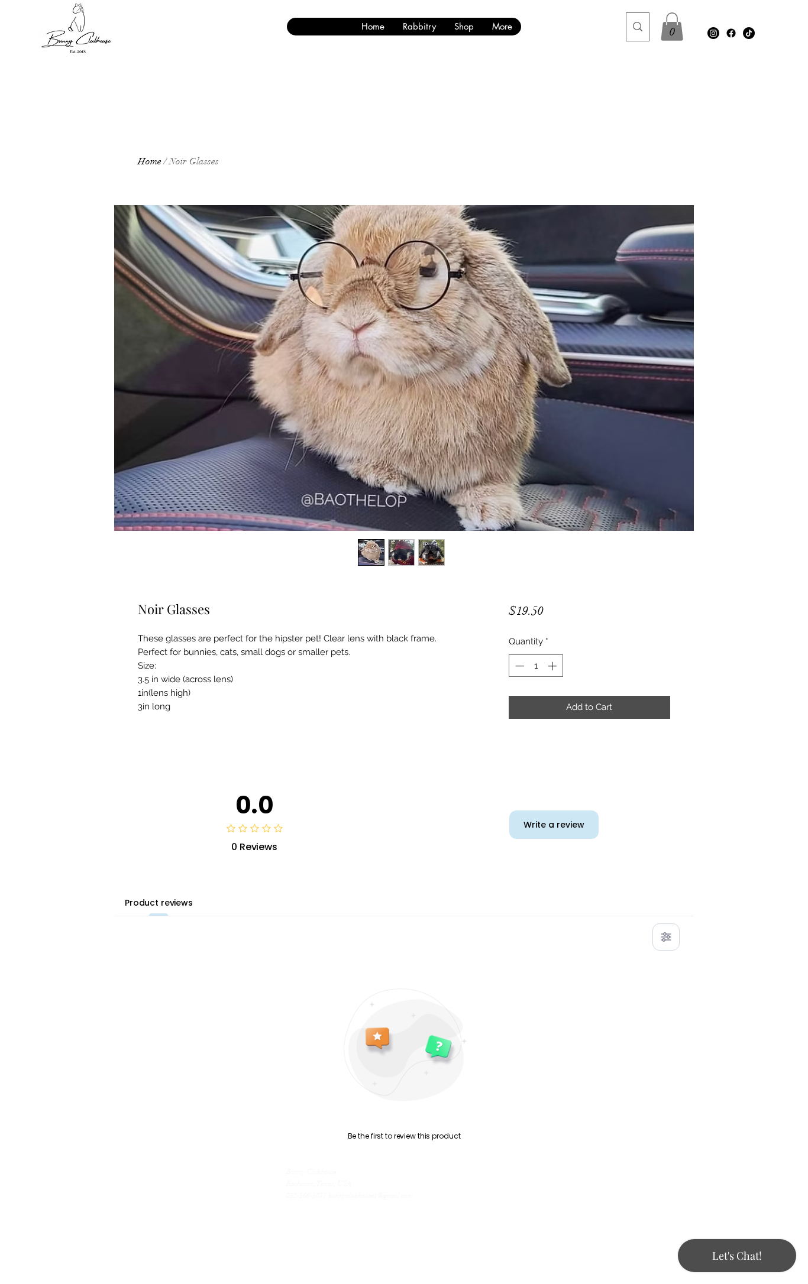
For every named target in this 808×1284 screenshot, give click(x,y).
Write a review (553, 825)
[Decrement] (518, 666)
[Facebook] (731, 33)
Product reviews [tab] (159, 903)
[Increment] (553, 666)
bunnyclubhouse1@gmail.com (370, 1195)
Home (149, 161)
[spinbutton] (535, 666)
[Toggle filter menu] (666, 937)
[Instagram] (713, 33)
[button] (672, 26)
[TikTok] (749, 33)
